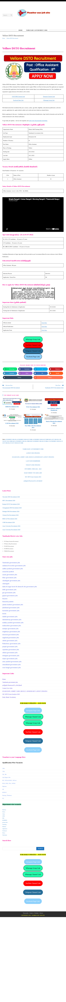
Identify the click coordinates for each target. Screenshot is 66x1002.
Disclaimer (36, 913)
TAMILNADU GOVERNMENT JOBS (33, 449)
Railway (4, 809)
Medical (4, 826)
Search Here (5, 845)
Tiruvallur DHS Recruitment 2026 (11, 497)
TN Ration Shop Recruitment (10, 543)
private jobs (5, 822)
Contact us (31, 913)
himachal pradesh (7, 601)
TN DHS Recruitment (8, 548)
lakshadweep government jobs (11, 619)
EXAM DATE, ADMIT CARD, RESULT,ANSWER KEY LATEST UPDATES (33, 457)
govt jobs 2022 (55, 439)
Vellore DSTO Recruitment (12, 38)
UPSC (3, 816)
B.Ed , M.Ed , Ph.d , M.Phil (8, 783)
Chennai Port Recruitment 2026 (10, 515)
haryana (4, 598)
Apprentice (4, 828)
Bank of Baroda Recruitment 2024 (54, 422)
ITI (3, 789)
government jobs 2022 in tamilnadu (42, 439)
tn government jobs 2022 (54, 441)
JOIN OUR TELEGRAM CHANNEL (38, 120)
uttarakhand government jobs (11, 664)
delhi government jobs (9, 589)
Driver (3, 833)
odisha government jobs (9, 640)
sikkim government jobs (10, 652)
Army (3, 814)
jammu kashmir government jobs (12, 604)
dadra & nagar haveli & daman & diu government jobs (19, 586)
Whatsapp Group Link (48, 100)
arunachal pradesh (8, 571)
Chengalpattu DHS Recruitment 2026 (12, 508)
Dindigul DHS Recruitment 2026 (10, 511)
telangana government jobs (10, 655)
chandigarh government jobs (11, 580)
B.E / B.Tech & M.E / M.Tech (9, 780)
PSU (3, 818)
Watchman (4, 835)
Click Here (44, 322)
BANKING (4, 820)
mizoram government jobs (10, 634)
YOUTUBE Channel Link (18, 96)
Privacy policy (25, 913)
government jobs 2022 (10, 439)
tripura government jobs (10, 658)
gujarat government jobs (10, 595)
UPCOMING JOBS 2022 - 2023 (33, 469)
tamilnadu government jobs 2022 (17, 441)
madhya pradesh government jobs (13, 622)
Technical (4, 830)
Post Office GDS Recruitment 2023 (33, 426)
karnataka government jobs (10, 610)
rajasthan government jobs (10, 649)
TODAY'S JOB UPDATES (33, 465)
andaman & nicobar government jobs (14, 565)
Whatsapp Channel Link (33, 717)
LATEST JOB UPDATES (33, 453)
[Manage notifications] (62, 998)
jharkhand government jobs (11, 607)
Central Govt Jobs (7, 688)
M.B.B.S (4, 792)
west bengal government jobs (11, 667)
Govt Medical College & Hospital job (53, 409)
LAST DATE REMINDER (33, 461)
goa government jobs (9, 592)
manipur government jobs (10, 628)
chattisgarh (5, 583)
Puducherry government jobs (11, 643)
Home (4, 679)
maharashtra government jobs (11, 625)
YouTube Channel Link (33, 345)
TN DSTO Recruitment (9, 546)
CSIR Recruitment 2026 (8, 522)
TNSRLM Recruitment (9, 551)
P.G (3, 798)
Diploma (4, 786)
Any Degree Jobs (6, 777)
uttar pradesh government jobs (11, 661)
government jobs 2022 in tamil (24, 439)
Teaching (4, 824)
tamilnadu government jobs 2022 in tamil (37, 441)
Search (40, 848)
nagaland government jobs (10, 637)
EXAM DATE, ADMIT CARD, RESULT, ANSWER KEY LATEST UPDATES (24, 691)
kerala (4, 613)
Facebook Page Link (18, 100)
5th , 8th (4, 774)
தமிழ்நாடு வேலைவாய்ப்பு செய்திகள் (33, 481)
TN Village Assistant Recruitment (11, 541)
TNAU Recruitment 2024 (33, 407)
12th (3, 771)
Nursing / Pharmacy (7, 795)
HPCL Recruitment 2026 (8, 500)
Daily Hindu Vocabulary (9, 697)
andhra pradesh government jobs (12, 568)
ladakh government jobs (9, 616)
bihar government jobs (9, 577)
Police (3, 811)
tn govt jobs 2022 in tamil (16, 442)
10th (3, 768)
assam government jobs (9, 574)
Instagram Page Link (33, 710)
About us (41, 913)
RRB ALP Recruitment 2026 (9, 518)
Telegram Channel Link (49, 96)
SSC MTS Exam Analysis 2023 (33, 477)
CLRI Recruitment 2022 (12, 423)
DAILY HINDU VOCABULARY (33, 473)
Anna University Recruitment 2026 (11, 526)
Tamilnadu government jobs (11, 562)
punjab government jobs (10, 646)
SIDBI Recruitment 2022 (12, 406)
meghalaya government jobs (11, 631)
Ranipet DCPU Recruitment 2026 (11, 504)
